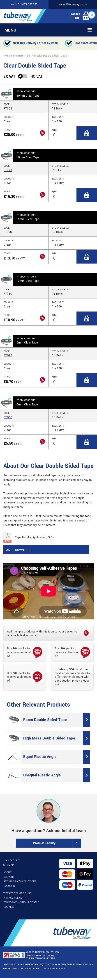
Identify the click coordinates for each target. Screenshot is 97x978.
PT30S (8, 109)
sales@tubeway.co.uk (73, 4)
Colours (9, 886)
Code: (7, 104)
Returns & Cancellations (19, 881)
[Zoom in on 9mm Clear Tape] (6, 341)
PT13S (8, 294)
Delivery (8, 877)
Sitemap (8, 865)
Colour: (9, 117)
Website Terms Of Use (17, 893)
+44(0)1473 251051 (24, 4)
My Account (11, 860)
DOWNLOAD (23, 550)
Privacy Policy (12, 898)
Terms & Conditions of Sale (21, 902)
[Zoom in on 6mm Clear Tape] (6, 402)
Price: (7, 130)
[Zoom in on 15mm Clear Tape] (6, 217)
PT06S (8, 417)
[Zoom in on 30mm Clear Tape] (6, 94)
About (7, 872)
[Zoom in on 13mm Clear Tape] (6, 279)
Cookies (8, 907)
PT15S (8, 232)
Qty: (54, 130)
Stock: (60, 104)
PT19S (8, 170)
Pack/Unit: (58, 117)
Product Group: (26, 91)
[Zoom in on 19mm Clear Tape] (6, 155)
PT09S (8, 355)
